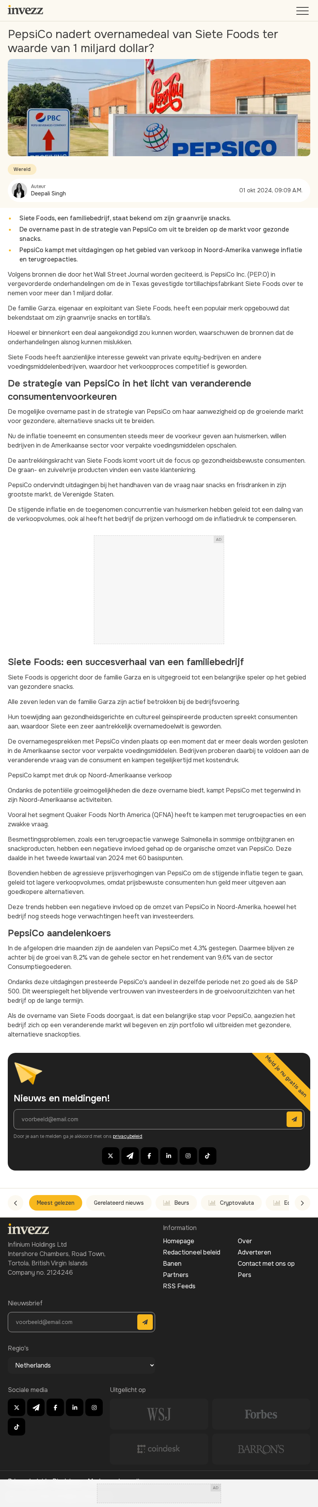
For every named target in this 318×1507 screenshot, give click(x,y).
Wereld (22, 169)
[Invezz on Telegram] (130, 1156)
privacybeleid (127, 1136)
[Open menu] (303, 13)
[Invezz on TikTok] (207, 1156)
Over (245, 1241)
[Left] (15, 1203)
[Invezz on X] (110, 1156)
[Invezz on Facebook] (149, 1156)
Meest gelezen (55, 1202)
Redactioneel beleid (191, 1252)
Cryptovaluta (237, 1202)
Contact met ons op (266, 1264)
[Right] (302, 1203)
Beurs (182, 1202)
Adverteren (254, 1252)
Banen (172, 1264)
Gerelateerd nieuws (119, 1202)
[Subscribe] (294, 1119)
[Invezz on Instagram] (188, 1156)
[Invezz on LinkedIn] (169, 1156)
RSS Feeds (179, 1286)
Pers (244, 1275)
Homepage (178, 1241)
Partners (175, 1275)
